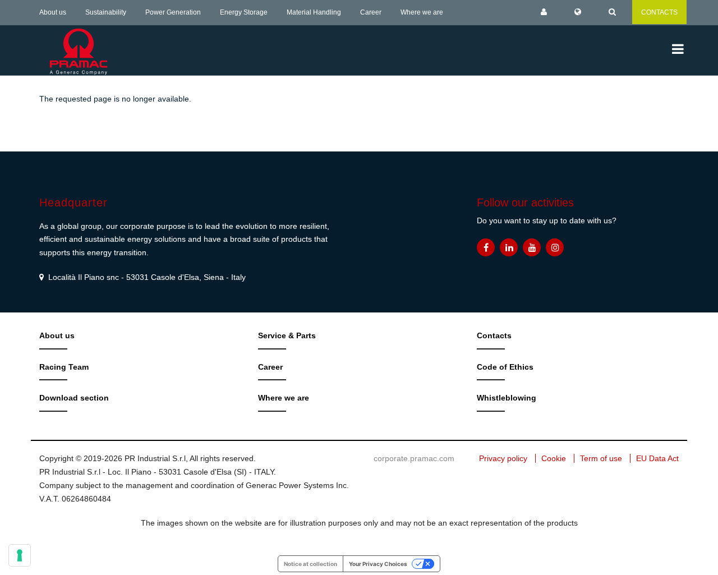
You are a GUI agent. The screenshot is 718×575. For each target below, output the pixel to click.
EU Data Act (657, 458)
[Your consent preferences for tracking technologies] (19, 555)
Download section (74, 397)
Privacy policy (503, 458)
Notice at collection (310, 563)
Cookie (553, 458)
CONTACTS (659, 12)
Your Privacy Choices (378, 563)
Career (370, 12)
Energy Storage (244, 12)
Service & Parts (287, 335)
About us (52, 12)
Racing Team (64, 366)
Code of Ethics (505, 366)
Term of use (601, 458)
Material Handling (314, 12)
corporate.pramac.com (414, 458)
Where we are (422, 12)
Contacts (494, 335)
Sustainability (105, 12)
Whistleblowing (506, 397)
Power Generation (173, 12)
